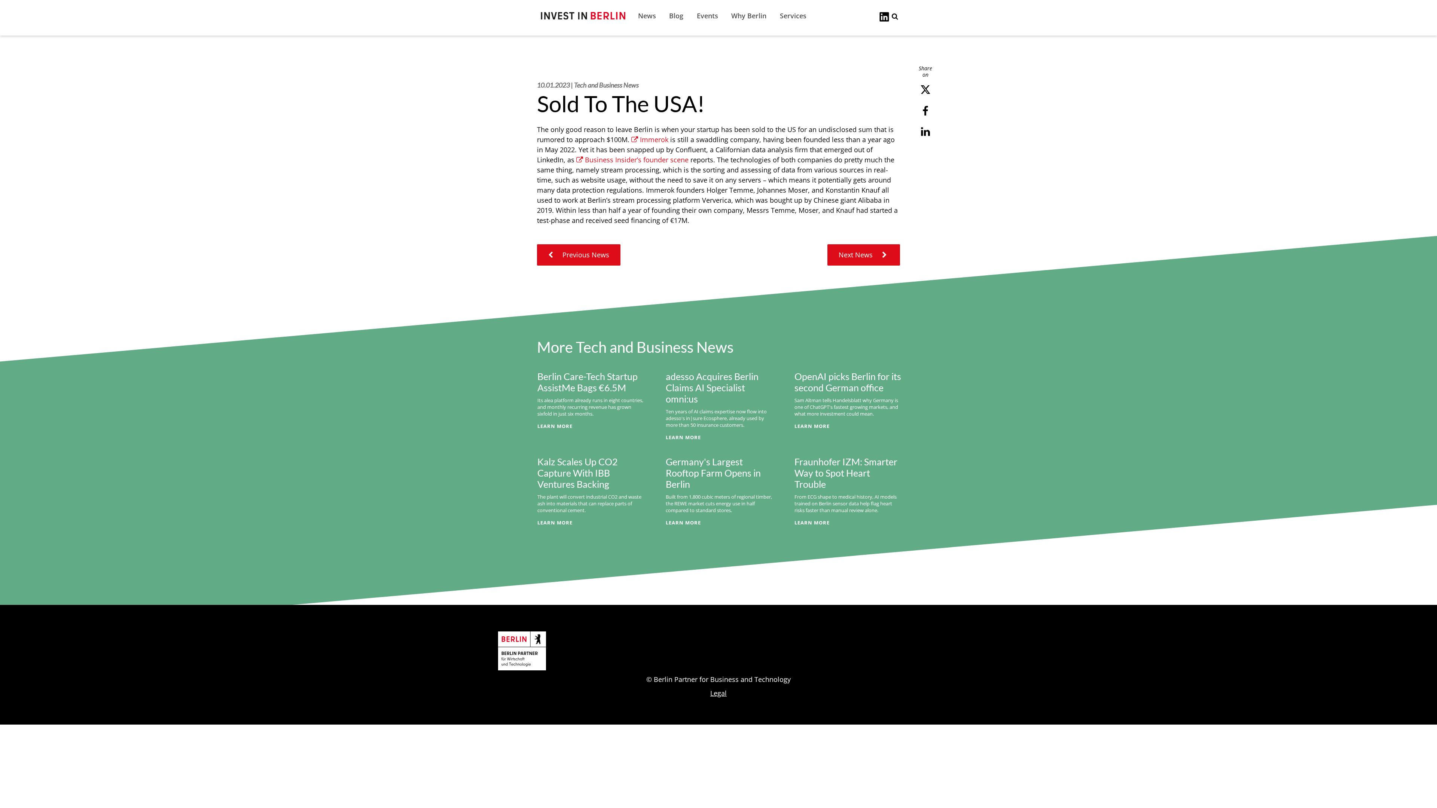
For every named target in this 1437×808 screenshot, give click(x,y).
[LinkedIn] (884, 16)
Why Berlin (748, 15)
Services (793, 15)
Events (707, 15)
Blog (676, 15)
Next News (857, 254)
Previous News (585, 254)
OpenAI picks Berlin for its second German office (847, 382)
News (647, 15)
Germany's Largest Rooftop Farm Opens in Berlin (713, 473)
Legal (718, 693)
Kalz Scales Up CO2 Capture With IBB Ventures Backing (577, 473)
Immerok (654, 139)
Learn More (555, 426)
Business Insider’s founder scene (637, 159)
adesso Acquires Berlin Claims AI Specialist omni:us (712, 387)
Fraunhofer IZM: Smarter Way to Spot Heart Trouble (845, 473)
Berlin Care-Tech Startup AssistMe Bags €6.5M (587, 382)
